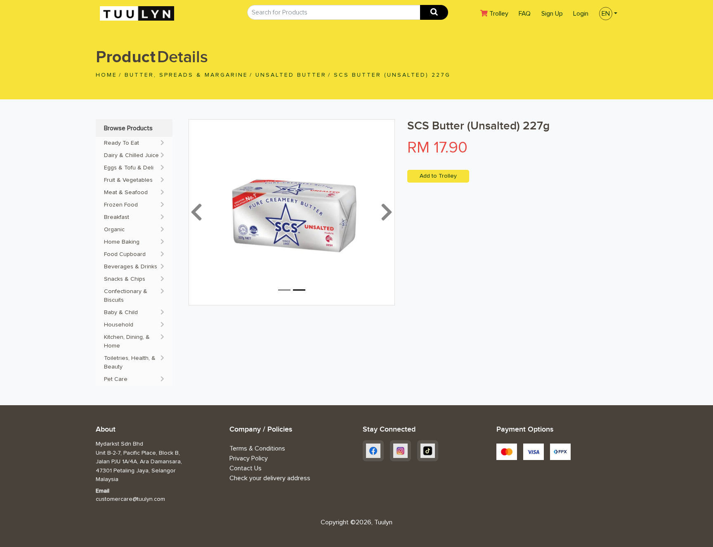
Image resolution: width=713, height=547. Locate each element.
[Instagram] (400, 450)
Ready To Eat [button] (121, 143)
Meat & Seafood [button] (126, 192)
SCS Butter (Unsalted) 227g (392, 75)
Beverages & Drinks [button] (130, 267)
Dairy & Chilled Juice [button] (131, 155)
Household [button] (118, 325)
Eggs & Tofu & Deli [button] (128, 168)
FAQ (525, 13)
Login (580, 13)
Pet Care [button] (115, 379)
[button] (605, 12)
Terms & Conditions (257, 448)
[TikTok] (427, 450)
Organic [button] (114, 229)
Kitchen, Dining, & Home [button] (127, 341)
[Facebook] (373, 450)
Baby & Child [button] (121, 312)
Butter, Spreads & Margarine (186, 75)
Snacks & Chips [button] (124, 279)
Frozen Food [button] (121, 205)
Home (106, 75)
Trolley (501, 13)
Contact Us (245, 468)
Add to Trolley (438, 176)
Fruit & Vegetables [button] (128, 180)
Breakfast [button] (116, 217)
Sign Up (552, 13)
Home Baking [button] (121, 242)
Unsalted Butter (290, 75)
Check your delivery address (269, 478)
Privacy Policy (248, 458)
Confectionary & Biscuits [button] (125, 296)
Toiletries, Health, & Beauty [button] (130, 362)
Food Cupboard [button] (125, 254)
